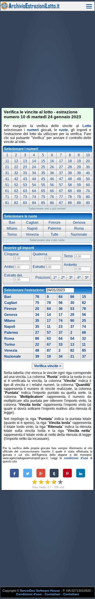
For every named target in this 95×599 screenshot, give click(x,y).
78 (37, 297)
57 (49, 332)
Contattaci (52, 594)
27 (37, 332)
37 (72, 326)
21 (72, 356)
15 (84, 297)
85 (84, 350)
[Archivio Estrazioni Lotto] (30, 8)
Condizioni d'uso (29, 594)
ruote (63, 130)
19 (49, 356)
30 (72, 303)
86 (72, 297)
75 (37, 303)
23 (61, 326)
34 (37, 315)
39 (37, 356)
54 (72, 338)
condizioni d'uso (76, 458)
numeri (33, 130)
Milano (9, 320)
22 (37, 344)
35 (37, 320)
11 (49, 326)
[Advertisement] (47, 59)
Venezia (10, 350)
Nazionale (12, 356)
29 (72, 315)
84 (61, 297)
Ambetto (70, 265)
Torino (9, 344)
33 (61, 344)
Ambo (8, 267)
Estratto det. (13, 275)
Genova (10, 315)
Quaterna (40, 254)
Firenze (10, 309)
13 (72, 344)
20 (37, 309)
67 (49, 344)
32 (84, 338)
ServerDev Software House (40, 590)
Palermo (11, 332)
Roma (9, 338)
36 (61, 309)
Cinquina (11, 254)
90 (72, 320)
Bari (7, 297)
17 (61, 315)
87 (49, 350)
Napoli (9, 326)
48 (37, 350)
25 (84, 320)
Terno (68, 256)
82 (84, 303)
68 (84, 332)
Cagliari (10, 303)
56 (61, 303)
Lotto (86, 126)
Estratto (39, 267)
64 (49, 309)
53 (72, 309)
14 (49, 315)
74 (61, 320)
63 (49, 338)
